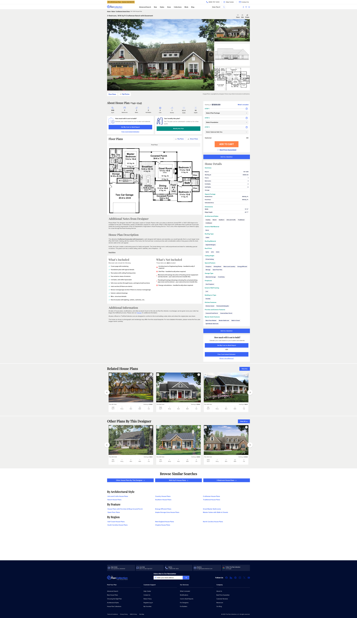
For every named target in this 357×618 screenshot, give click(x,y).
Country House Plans (163, 496)
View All (242, 421)
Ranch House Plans (114, 500)
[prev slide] (107, 392)
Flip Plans (180, 139)
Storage (208, 269)
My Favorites (147, 606)
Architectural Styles (113, 602)
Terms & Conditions (112, 614)
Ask (242, 17)
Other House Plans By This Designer (129, 480)
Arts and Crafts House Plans (117, 496)
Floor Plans (112, 94)
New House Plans (112, 595)
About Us (219, 591)
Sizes (169, 7)
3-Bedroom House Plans (225, 480)
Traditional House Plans (211, 500)
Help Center (147, 591)
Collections (178, 7)
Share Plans (194, 139)
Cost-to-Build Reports (186, 599)
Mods (186, 7)
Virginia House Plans (162, 525)
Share (247, 17)
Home (109, 11)
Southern (221, 220)
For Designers (184, 602)
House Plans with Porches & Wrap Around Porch (125, 509)
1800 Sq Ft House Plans (177, 480)
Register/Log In (148, 602)
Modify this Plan (178, 128)
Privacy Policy (124, 614)
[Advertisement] (178, 546)
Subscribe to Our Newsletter (165, 574)
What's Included (185, 591)
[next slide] (250, 392)
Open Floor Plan (217, 269)
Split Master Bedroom (212, 323)
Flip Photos (125, 94)
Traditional (241, 220)
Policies (139, 313)
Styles (162, 7)
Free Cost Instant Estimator (226, 354)
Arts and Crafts (231, 220)
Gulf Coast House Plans (116, 522)
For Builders (183, 606)
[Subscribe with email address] (186, 577)
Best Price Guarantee (222, 595)
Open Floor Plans (113, 512)
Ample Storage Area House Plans (167, 512)
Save (238, 17)
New (155, 7)
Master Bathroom (224, 320)
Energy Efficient (242, 266)
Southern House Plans (163, 500)
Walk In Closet (235, 320)
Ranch (214, 220)
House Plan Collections (114, 606)
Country (208, 220)
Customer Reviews (222, 599)
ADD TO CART (226, 144)
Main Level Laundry (229, 266)
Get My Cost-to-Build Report (130, 127)
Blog (192, 7)
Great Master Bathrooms (212, 509)
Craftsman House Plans (123, 11)
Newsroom (219, 602)
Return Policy (148, 599)
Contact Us (147, 595)
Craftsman (209, 223)
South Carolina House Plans (117, 525)
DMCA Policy (133, 614)
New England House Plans (164, 522)
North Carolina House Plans (213, 522)
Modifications (184, 595)
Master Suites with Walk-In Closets (215, 512)
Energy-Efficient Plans (163, 509)
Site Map (141, 614)
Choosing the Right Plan (114, 599)
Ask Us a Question (227, 157)
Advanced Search (145, 7)
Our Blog (219, 606)
